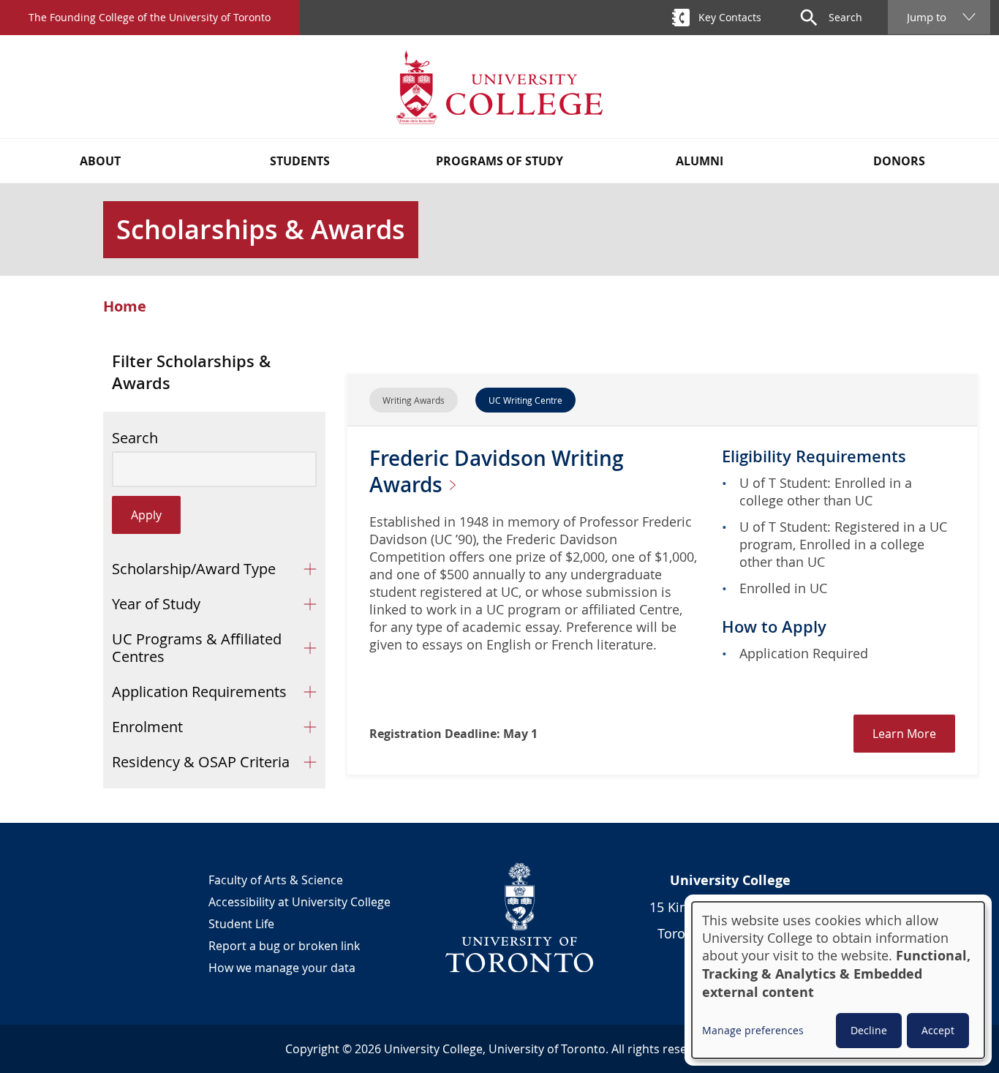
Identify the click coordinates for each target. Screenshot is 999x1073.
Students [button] (300, 161)
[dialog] (838, 980)
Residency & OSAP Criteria (201, 762)
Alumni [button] (699, 161)
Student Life (241, 924)
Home (124, 306)
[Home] (499, 86)
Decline (869, 1030)
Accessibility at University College (299, 902)
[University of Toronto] (520, 917)
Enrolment (147, 727)
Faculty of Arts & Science (275, 880)
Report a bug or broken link (284, 946)
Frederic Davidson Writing (496, 471)
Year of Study (156, 604)
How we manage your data (281, 968)
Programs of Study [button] (499, 161)
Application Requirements (199, 691)
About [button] (100, 161)
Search (135, 438)
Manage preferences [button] (753, 1030)
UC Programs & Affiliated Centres (197, 647)
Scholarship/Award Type (194, 569)
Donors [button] (899, 161)
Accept (937, 1030)
